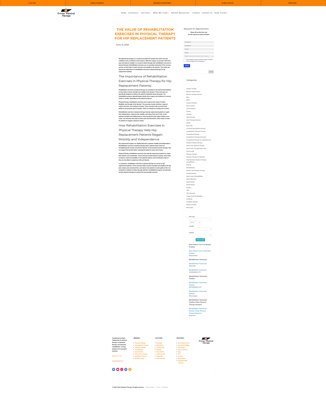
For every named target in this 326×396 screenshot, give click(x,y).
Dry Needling (139, 349)
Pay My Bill (293, 3)
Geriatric (189, 114)
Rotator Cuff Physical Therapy (195, 170)
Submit (187, 65)
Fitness (188, 111)
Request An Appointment (163, 3)
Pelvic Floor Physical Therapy (195, 145)
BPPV (188, 100)
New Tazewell (160, 358)
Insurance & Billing (183, 345)
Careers (196, 13)
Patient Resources (180, 13)
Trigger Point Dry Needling (194, 196)
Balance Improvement (193, 91)
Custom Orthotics (191, 103)
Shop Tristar (221, 13)
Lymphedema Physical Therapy (196, 131)
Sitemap (165, 387)
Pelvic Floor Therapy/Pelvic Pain (196, 148)
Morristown (159, 345)
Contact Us (207, 13)
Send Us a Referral (98, 3)
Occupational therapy (192, 134)
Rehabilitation (190, 168)
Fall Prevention (191, 108)
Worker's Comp (139, 358)
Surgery (188, 187)
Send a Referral (183, 349)
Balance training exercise (194, 94)
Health (188, 123)
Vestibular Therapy (141, 356)
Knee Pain (189, 126)
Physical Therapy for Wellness (195, 157)
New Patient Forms (184, 343)
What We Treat (160, 13)
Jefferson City (160, 354)
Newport (159, 349)
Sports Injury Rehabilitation (194, 176)
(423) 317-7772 (116, 356)
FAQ (179, 354)
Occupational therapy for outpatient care (198, 140)
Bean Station (160, 352)
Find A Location (228, 3)
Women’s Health (191, 204)
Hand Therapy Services (193, 120)
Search (211, 71)
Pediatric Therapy (140, 347)
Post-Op (188, 165)
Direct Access (190, 106)
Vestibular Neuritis (192, 202)
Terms (158, 387)
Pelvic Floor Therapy (141, 354)
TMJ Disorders (190, 193)
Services (145, 13)
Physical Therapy (191, 154)
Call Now (33, 3)
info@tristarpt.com (117, 361)
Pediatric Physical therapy (194, 143)
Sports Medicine (191, 179)
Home (123, 13)
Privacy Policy (150, 387)
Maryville (159, 343)
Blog (187, 97)
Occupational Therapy (141, 345)
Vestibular (189, 199)
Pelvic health (190, 151)
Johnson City (160, 347)
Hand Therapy (190, 117)
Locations (133, 13)
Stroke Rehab (190, 185)
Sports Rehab (190, 182)
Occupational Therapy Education (196, 137)
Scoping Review (191, 173)
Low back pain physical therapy (195, 128)
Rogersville (159, 356)
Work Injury (189, 207)
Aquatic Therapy (191, 89)
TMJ (187, 190)
